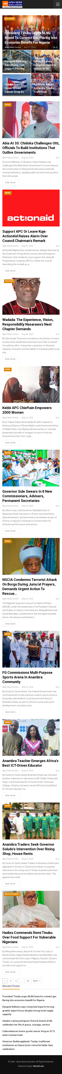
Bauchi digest (12, 894)
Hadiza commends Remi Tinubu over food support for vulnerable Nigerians (29, 937)
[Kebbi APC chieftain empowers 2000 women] (31, 384)
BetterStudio (38, 1066)
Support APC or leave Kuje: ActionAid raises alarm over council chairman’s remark (25, 236)
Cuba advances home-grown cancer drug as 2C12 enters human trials (14, 92)
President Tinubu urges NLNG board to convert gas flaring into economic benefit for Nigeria (31, 38)
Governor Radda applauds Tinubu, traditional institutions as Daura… (44, 92)
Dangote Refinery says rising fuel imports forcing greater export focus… (15, 69)
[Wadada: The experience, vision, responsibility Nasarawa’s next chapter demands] (31, 296)
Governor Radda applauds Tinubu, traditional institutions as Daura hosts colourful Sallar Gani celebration (27, 1045)
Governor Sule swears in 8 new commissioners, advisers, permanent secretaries (27, 496)
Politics (9, 281)
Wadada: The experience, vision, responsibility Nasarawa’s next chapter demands (27, 324)
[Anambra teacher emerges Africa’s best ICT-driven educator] (31, 737)
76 (28, 981)
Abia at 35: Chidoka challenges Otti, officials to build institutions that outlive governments (30, 147)
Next (36, 981)
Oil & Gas (9, 19)
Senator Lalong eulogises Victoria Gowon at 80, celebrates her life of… (45, 69)
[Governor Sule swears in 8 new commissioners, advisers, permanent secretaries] (31, 468)
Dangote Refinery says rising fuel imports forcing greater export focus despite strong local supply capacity (28, 1011)
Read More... (11, 183)
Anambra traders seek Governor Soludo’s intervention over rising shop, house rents (28, 849)
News (7, 105)
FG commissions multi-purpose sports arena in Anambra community (27, 677)
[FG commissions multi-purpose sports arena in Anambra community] (31, 649)
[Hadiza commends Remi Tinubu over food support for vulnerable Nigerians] (31, 909)
